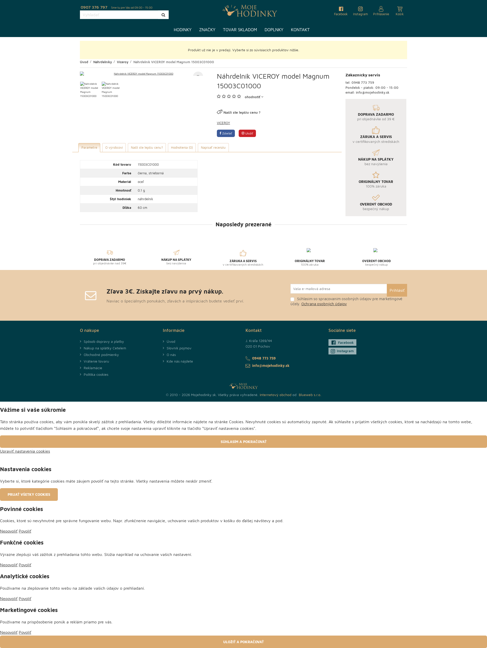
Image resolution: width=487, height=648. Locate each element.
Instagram (345, 351)
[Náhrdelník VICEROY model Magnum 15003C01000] (141, 74)
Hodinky (183, 29)
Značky (207, 29)
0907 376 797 (94, 7)
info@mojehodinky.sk (372, 92)
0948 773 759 (363, 82)
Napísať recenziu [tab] (213, 147)
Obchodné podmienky (101, 354)
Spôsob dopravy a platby (104, 341)
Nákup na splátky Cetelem (105, 348)
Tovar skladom (240, 29)
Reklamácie (93, 368)
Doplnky (274, 29)
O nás (171, 354)
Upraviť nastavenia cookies (25, 451)
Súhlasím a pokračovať (244, 441)
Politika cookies (96, 374)
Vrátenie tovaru (96, 361)
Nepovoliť (9, 531)
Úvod (171, 341)
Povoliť (25, 531)
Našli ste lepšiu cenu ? (241, 112)
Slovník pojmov (179, 348)
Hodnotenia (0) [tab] (182, 147)
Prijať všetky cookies (29, 494)
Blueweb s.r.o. (310, 395)
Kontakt (300, 29)
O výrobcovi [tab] (114, 147)
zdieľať (226, 133)
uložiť (249, 133)
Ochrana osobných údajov (324, 304)
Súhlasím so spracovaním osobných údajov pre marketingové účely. (346, 301)
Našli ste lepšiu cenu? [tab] (147, 147)
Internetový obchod (275, 395)
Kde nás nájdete (180, 361)
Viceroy (223, 123)
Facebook (346, 342)
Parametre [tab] (89, 147)
